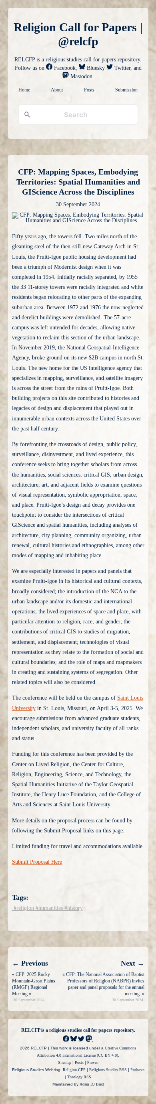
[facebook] (66, 1040)
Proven (92, 1062)
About (57, 89)
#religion (23, 908)
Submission (126, 89)
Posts (89, 89)
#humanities (48, 908)
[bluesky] (73, 1040)
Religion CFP (74, 1069)
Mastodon (80, 76)
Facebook (64, 68)
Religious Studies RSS (108, 1069)
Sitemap (64, 1062)
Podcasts (137, 1069)
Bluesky (95, 68)
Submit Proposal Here (37, 862)
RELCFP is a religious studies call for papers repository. (78, 1030)
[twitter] (81, 1040)
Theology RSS (79, 1077)
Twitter (121, 68)
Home (24, 89)
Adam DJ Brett (92, 1084)
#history (73, 908)
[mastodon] (89, 1040)
